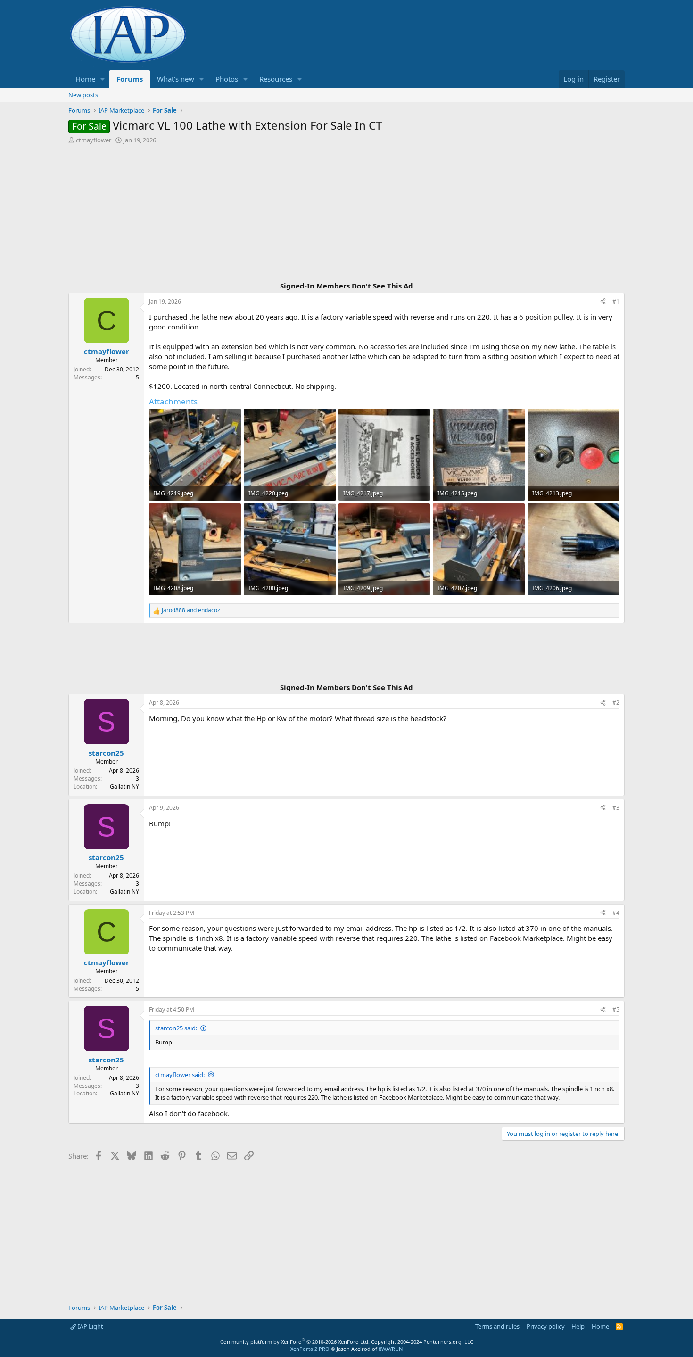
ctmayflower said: (180, 1074)
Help (578, 1326)
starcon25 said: (176, 1028)
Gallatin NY (124, 786)
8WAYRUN (391, 1348)
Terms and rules (497, 1326)
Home (85, 78)
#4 (615, 913)
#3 (615, 808)
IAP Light (89, 1326)
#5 (615, 1009)
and (191, 610)
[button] (102, 79)
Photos (226, 78)
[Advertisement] (346, 214)
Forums (129, 78)
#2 (615, 703)
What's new (175, 78)
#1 (615, 301)
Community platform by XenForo (295, 1341)
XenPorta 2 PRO (310, 1348)
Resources (275, 78)
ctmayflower (93, 140)
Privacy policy (546, 1326)
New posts (83, 94)
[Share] (603, 301)
